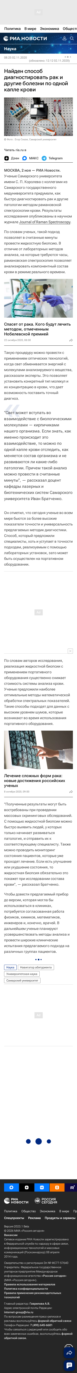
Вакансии (10, 1235)
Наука (10, 967)
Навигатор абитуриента (36, 967)
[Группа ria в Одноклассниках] (57, 1187)
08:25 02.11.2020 (15, 57)
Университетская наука (21, 974)
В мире (64, 1211)
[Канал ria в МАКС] (11, 1187)
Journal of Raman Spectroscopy (44, 222)
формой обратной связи (54, 1320)
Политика (10, 1211)
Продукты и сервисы (60, 1218)
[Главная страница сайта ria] (24, 38)
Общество (28, 1211)
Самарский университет (22, 980)
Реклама (34, 1218)
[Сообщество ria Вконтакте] (41, 1187)
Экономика (47, 1211)
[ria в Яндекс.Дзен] (26, 1187)
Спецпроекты (14, 1218)
